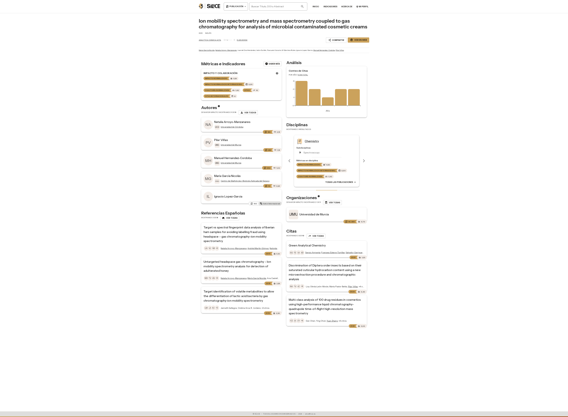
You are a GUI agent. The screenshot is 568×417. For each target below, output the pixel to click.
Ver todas (332, 202)
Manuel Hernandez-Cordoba (324, 50)
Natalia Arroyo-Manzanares (226, 50)
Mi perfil (362, 6)
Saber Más (272, 64)
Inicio (316, 6)
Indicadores (330, 6)
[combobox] (236, 6)
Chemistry (312, 141)
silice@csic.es (310, 414)
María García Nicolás (207, 50)
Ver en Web (358, 40)
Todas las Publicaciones (340, 182)
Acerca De (346, 6)
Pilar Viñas (340, 50)
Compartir (336, 40)
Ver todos (248, 112)
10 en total (303, 75)
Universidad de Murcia (314, 214)
